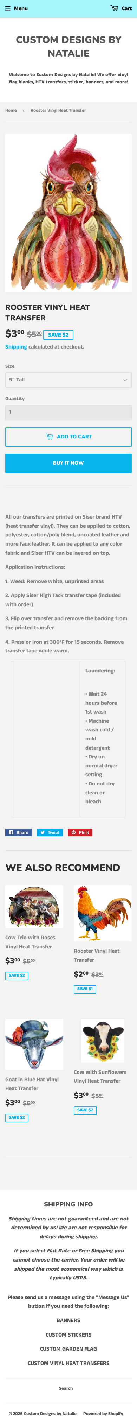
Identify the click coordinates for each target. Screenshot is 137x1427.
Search (66, 1388)
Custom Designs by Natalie (69, 46)
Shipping (16, 347)
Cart (126, 9)
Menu (21, 9)
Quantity (15, 398)
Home (11, 110)
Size (9, 366)
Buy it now (68, 463)
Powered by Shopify (103, 1414)
